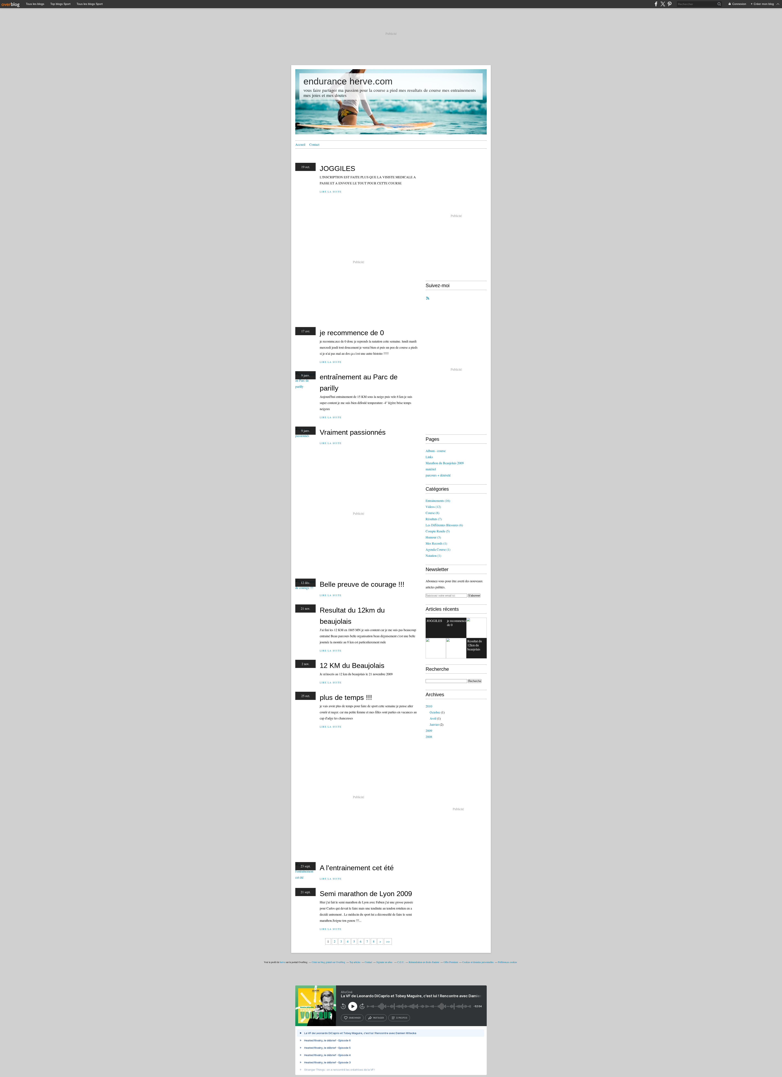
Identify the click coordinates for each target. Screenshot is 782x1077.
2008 (429, 736)
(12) (433, 507)
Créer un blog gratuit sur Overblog (328, 962)
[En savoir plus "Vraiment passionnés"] (436, 648)
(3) (433, 537)
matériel (431, 469)
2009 (429, 730)
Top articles (354, 962)
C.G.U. (400, 962)
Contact (314, 144)
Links (429, 457)
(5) (438, 531)
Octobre (435, 712)
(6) (444, 525)
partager (378, 1018)
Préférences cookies (507, 962)
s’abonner (355, 1018)
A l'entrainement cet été (357, 868)
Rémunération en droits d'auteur (424, 962)
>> (388, 941)
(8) (432, 513)
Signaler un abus (384, 962)
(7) (434, 519)
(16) (438, 500)
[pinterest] (669, 4)
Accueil (300, 144)
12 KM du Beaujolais (352, 665)
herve (282, 962)
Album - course (436, 451)
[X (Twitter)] (662, 4)
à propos (401, 1018)
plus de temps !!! (346, 697)
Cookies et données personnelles (478, 962)
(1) (436, 543)
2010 (429, 706)
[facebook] (656, 4)
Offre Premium (451, 962)
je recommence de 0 (352, 333)
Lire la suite (331, 191)
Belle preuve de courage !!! (362, 584)
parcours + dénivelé (438, 475)
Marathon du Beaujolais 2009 (445, 463)
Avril (433, 718)
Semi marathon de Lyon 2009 (366, 894)
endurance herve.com (347, 81)
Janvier (434, 724)
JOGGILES (337, 168)
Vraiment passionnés (353, 432)
